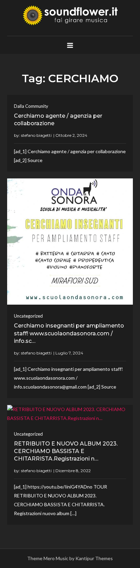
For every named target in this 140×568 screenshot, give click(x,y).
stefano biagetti (36, 135)
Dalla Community (31, 106)
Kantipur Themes (94, 558)
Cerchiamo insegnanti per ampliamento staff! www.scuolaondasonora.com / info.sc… (69, 333)
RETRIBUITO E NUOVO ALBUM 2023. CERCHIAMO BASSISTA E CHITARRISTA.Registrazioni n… (66, 451)
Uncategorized (28, 316)
